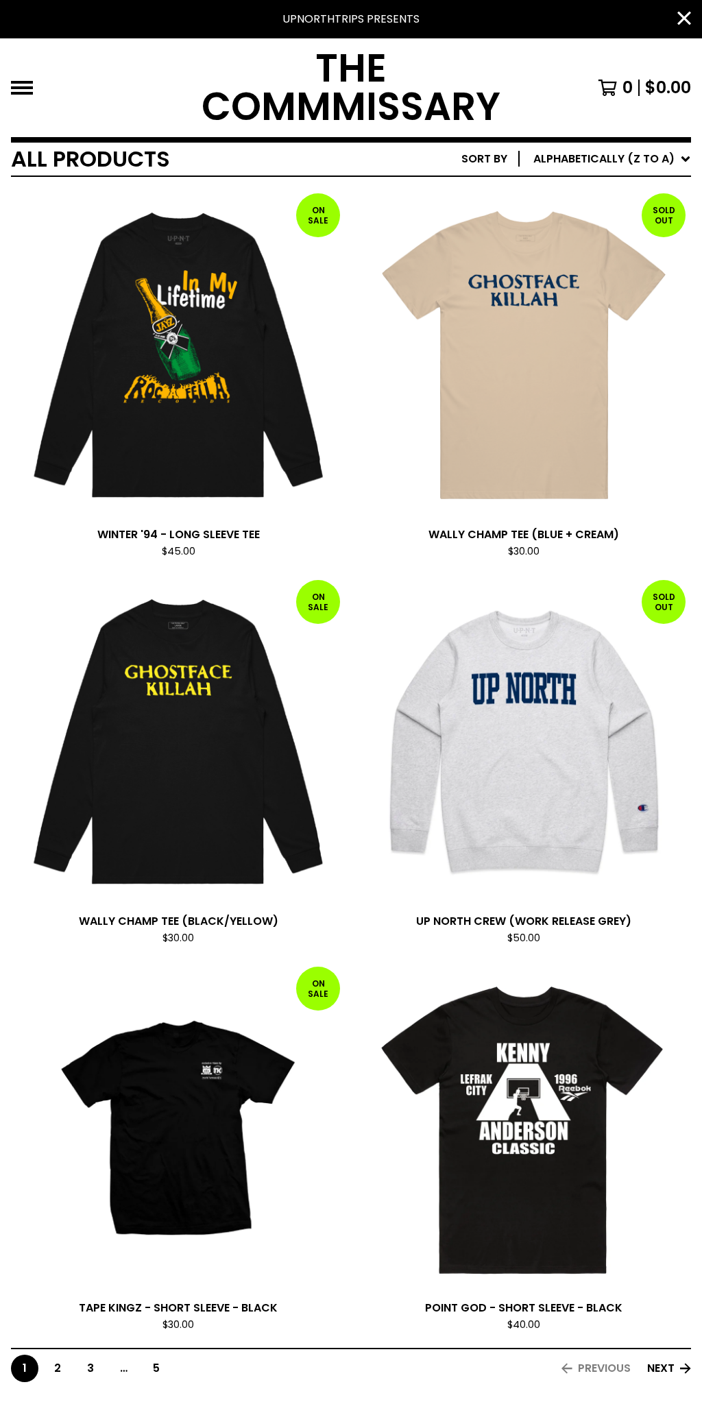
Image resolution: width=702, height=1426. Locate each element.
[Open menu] (22, 88)
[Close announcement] (684, 19)
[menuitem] (576, 159)
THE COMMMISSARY (351, 87)
